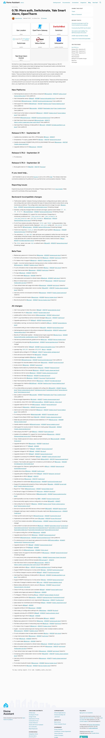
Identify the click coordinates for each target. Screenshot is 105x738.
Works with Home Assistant (36, 724)
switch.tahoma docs (20, 468)
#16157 (35, 312)
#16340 (42, 417)
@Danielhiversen (27, 101)
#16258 (56, 484)
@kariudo (44, 339)
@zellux (46, 268)
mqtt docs (61, 318)
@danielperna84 (36, 414)
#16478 (50, 610)
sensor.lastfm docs (56, 589)
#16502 (39, 597)
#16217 (40, 352)
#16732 (65, 142)
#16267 (36, 378)
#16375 (34, 479)
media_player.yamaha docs (22, 429)
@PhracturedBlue (37, 402)
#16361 (37, 451)
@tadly (43, 602)
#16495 (49, 602)
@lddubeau (43, 610)
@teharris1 (40, 113)
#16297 (40, 399)
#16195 (54, 318)
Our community (33, 726)
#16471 (49, 293)
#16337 (44, 414)
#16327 (43, 404)
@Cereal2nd (48, 94)
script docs (64, 526)
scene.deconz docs (52, 390)
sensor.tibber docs (47, 489)
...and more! (57, 716)
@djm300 (29, 312)
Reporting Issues (75, 56)
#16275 (47, 381)
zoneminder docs (44, 312)
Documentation (66, 2)
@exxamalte (33, 108)
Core (33, 18)
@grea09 (47, 243)
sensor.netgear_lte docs (52, 595)
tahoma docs (60, 466)
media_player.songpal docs (51, 399)
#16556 (28, 273)
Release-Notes (37, 18)
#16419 (43, 532)
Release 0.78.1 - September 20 (78, 49)
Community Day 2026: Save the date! (81, 28)
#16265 (36, 375)
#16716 (46, 139)
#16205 (53, 243)
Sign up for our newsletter (86, 712)
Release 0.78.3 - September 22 (79, 52)
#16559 (50, 278)
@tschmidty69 (55, 439)
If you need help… (76, 54)
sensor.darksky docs (54, 310)
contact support (84, 721)
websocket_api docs (20, 283)
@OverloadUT (44, 560)
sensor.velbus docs (20, 96)
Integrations (83, 2)
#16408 (49, 285)
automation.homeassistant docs (38, 528)
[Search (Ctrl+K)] (101, 2)
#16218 (49, 349)
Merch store (57, 722)
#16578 (52, 288)
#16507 (53, 600)
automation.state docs (21, 530)
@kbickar (35, 535)
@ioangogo (57, 230)
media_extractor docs (54, 456)
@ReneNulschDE (42, 494)
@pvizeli (29, 300)
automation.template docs (36, 530)
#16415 (47, 526)
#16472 (40, 260)
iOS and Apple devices (60, 712)
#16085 (35, 227)
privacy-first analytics (94, 724)
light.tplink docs (47, 597)
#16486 (38, 608)
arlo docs (58, 268)
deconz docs (62, 508)
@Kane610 (38, 354)
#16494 (48, 589)
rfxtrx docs (44, 550)
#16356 (39, 443)
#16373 (45, 473)
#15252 (50, 339)
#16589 (41, 297)
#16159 (40, 504)
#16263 (39, 373)
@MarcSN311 (45, 459)
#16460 (36, 545)
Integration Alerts (33, 734)
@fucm (49, 323)
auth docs (58, 258)
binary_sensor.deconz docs (26, 390)
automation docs (55, 526)
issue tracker (59, 189)
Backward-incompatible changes (79, 58)
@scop (36, 595)
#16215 (46, 113)
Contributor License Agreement (62, 731)
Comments (44, 18)
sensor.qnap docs (47, 449)
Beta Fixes (74, 60)
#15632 (46, 582)
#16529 (52, 268)
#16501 (41, 595)
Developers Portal (33, 714)
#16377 (47, 120)
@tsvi (40, 557)
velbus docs (62, 94)
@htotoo (28, 471)
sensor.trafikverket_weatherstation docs (35, 207)
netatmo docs (34, 265)
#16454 (52, 258)
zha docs (52, 491)
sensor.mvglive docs (53, 498)
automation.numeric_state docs (58, 528)
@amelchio (32, 597)
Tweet (73, 11)
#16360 (38, 449)
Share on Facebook (77, 14)
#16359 (36, 446)
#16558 (33, 275)
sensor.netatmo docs (53, 424)
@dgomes (40, 255)
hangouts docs (54, 368)
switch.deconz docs (23, 392)
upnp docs (39, 365)
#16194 (49, 315)
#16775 (37, 167)
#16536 (37, 616)
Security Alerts (32, 736)
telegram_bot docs (54, 473)
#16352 (59, 427)
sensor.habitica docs (58, 104)
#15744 (40, 104)
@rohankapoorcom (55, 511)
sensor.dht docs (51, 404)
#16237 (39, 357)
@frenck (46, 137)
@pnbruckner (53, 420)
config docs (59, 600)
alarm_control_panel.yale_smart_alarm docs (27, 122)
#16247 (58, 501)
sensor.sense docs (49, 535)
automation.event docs (21, 528)
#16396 (34, 117)
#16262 (32, 365)
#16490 (26, 265)
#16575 (56, 281)
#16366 (48, 585)
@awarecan (58, 142)
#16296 (46, 402)
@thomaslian (36, 404)
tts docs (42, 167)
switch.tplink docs (59, 597)
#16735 (39, 147)
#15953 (40, 108)
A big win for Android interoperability (81, 38)
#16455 (44, 592)
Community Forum (33, 720)
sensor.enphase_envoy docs (22, 220)
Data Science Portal (34, 718)
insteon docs (53, 113)
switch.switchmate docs (45, 101)
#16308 (55, 508)
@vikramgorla (18, 265)
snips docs (18, 441)
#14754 (49, 570)
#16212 (54, 218)
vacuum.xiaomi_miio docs (22, 587)
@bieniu (34, 431)
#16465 (45, 557)
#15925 (53, 466)
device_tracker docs (51, 297)
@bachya (34, 504)
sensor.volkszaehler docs (48, 98)
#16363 (37, 454)
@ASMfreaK (33, 104)
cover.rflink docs (56, 518)
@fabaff (31, 98)
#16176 (52, 459)
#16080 (64, 462)
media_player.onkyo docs (25, 486)
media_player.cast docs (21, 144)
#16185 (62, 439)
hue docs (42, 378)
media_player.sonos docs (49, 373)
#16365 (44, 456)
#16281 (58, 388)
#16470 (51, 560)
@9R (39, 498)
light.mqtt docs (48, 431)
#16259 (47, 368)
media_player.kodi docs (59, 602)
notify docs (41, 471)
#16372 (36, 476)
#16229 (44, 354)
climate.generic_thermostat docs (23, 464)
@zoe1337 (45, 288)
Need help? (95, 2)
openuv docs (47, 504)
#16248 (34, 471)
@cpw (62, 238)
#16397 (38, 489)
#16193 (55, 323)
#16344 (43, 424)
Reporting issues (33, 728)
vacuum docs (56, 585)
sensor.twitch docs (20, 232)
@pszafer (50, 484)
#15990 (36, 212)
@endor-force (58, 335)
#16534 (42, 613)
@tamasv (42, 585)
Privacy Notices (58, 729)
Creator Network (33, 722)
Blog (89, 2)
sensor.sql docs (46, 320)
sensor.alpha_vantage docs (51, 352)
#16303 (40, 431)
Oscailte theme (95, 733)
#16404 (46, 491)
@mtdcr (41, 139)
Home (13, 7)
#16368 (44, 481)
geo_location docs (60, 108)
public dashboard (93, 728)
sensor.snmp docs (55, 139)
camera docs (18, 542)
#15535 (35, 101)
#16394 (50, 494)
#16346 (47, 516)
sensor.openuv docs (24, 506)
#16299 (48, 125)
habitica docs (47, 104)
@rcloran (40, 491)
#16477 (45, 572)
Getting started (57, 2)
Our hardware (75, 2)
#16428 (64, 230)
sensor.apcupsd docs (62, 459)
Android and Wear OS (59, 714)
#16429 (41, 535)
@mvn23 (42, 125)
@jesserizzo (47, 218)
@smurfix (48, 318)
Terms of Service (58, 733)
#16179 (45, 310)
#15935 (20, 207)
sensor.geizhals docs (46, 212)
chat (51, 177)
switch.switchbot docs (43, 117)
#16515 (31, 605)
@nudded (41, 518)
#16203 (55, 94)
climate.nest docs (45, 375)
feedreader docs (48, 108)
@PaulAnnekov (27, 227)
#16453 (39, 270)
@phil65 (36, 417)
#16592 (35, 300)
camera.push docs (55, 255)
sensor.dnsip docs (62, 243)
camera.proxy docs (28, 542)
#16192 (39, 320)
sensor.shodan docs (46, 454)
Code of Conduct (58, 735)
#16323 (33, 407)
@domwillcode (39, 120)
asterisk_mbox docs (55, 402)
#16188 (37, 98)
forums (36, 177)
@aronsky (58, 462)
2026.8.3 (22, 2)
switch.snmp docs (58, 570)
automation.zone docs (51, 530)
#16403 (65, 511)
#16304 (47, 518)
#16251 (51, 362)
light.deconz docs (40, 390)
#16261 (42, 370)
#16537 (52, 137)
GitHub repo (32, 712)
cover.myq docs (58, 362)
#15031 (16, 240)
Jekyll (91, 731)
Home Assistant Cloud (60, 724)
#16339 (46, 255)
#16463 (37, 550)
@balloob (45, 258)
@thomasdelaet (41, 315)
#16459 (36, 547)
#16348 (61, 420)
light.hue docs (50, 378)
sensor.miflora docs (44, 227)
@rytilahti (33, 399)
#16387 (44, 498)
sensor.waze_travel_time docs (57, 557)
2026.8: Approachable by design (80, 35)
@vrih (44, 349)
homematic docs (53, 414)
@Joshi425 (53, 427)
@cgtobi (40, 368)
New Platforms (75, 47)
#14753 (49, 580)
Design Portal (32, 716)
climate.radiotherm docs (27, 240)
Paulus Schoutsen (18, 18)
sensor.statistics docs (55, 582)
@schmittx (44, 362)
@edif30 (31, 167)
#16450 (62, 540)
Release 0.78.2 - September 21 (78, 51)
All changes (74, 62)
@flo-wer (39, 582)
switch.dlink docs (55, 516)
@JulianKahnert (28, 212)
